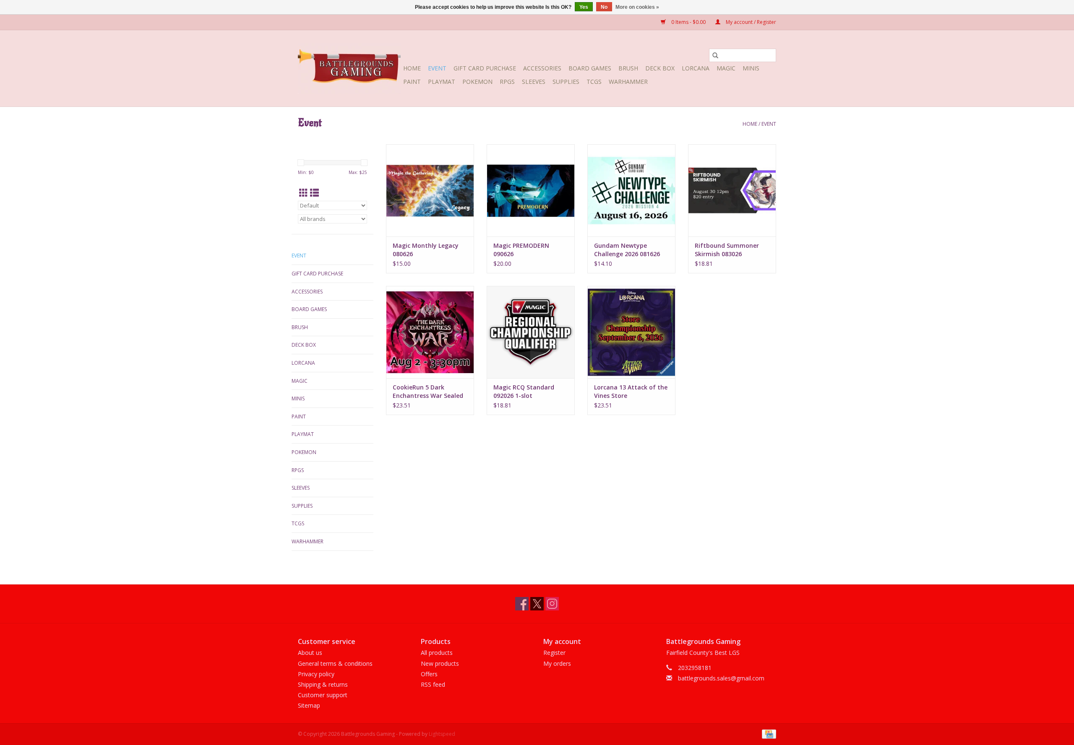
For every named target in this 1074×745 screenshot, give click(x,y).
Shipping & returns (323, 684)
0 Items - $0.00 (688, 22)
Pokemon (477, 82)
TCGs (594, 82)
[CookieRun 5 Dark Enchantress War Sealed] (430, 332)
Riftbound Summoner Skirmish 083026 (727, 249)
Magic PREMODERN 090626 (521, 249)
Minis (751, 68)
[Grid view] (303, 193)
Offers (429, 674)
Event (437, 68)
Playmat (441, 82)
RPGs (507, 82)
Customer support (322, 695)
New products (440, 663)
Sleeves (533, 82)
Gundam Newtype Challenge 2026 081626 (627, 249)
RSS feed (433, 684)
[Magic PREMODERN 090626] (531, 190)
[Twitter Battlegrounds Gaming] (537, 603)
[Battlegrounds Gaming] (349, 68)
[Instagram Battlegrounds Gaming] (552, 603)
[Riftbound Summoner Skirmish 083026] (732, 190)
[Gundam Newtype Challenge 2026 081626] (631, 190)
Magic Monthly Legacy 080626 (426, 249)
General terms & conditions (335, 663)
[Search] (715, 55)
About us (310, 653)
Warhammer (628, 82)
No (604, 7)
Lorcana (695, 68)
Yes (583, 7)
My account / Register (750, 22)
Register (554, 653)
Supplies (566, 82)
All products (437, 653)
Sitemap (309, 705)
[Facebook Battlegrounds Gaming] (522, 603)
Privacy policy (316, 674)
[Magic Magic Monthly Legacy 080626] (430, 190)
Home (412, 68)
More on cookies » (637, 7)
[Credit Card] (767, 733)
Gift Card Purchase (485, 68)
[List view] (314, 193)
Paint (412, 82)
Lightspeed (442, 733)
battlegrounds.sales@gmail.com (721, 678)
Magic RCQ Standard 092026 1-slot (523, 391)
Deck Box (660, 68)
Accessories (542, 68)
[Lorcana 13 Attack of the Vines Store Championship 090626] (631, 332)
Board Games (589, 68)
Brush (628, 68)
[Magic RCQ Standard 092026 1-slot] (531, 332)
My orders (557, 663)
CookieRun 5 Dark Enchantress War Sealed (428, 391)
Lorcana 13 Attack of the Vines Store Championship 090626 (630, 391)
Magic (726, 68)
